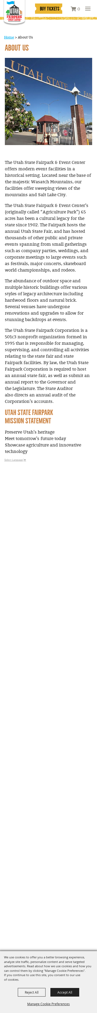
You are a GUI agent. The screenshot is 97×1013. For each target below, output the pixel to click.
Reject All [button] (32, 992)
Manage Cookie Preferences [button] (48, 1004)
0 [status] (78, 9)
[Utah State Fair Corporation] (14, 13)
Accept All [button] (64, 992)
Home (9, 37)
